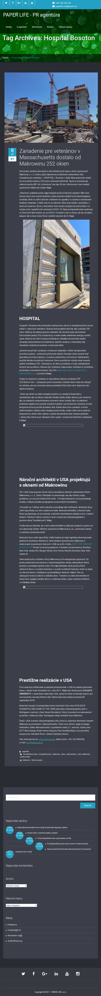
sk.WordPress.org (15, 941)
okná (63, 754)
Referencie (37, 27)
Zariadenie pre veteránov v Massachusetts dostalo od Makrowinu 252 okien (50, 157)
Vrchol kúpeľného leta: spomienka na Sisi (54, 838)
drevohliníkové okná (30, 754)
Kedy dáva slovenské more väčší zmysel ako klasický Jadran (42, 827)
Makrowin (56, 754)
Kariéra (50, 27)
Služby (9, 27)
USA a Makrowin (84, 754)
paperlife (25, 752)
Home (5, 58)
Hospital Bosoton (45, 754)
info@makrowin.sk (34, 742)
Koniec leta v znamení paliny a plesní (42, 833)
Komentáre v (15, 935)
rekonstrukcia (71, 754)
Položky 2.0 (14, 930)
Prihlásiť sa (12, 925)
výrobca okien (25, 757)
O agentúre (22, 27)
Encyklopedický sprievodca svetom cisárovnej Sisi (67, 844)
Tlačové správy (65, 27)
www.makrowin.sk (47, 739)
